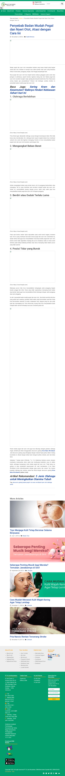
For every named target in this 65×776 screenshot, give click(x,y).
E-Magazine (27, 14)
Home (4, 11)
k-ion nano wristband (35, 482)
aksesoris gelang (17, 482)
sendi (11, 484)
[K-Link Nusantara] (8, 4)
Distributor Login (25, 663)
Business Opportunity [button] (28, 11)
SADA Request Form (40, 661)
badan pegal (26, 482)
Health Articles (30, 37)
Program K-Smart (25, 659)
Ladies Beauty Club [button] (41, 11)
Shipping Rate (10, 657)
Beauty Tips (26, 536)
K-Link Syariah (51, 11)
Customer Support (45, 14)
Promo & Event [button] (18, 14)
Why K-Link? (10, 655)
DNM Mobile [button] (35, 14)
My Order (23, 655)
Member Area (24, 665)
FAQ (13, 771)
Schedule (37, 657)
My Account (24, 657)
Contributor (38, 659)
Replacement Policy (12, 661)
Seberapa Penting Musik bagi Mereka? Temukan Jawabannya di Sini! (29, 566)
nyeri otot (44, 482)
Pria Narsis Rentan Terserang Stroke (28, 636)
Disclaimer (37, 663)
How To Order (24, 653)
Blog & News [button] (60, 11)
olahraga (49, 482)
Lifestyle (29, 570)
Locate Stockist (25, 667)
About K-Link (10, 653)
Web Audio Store (25, 661)
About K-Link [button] (10, 11)
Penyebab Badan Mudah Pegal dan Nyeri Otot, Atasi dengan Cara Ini (31, 29)
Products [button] (18, 11)
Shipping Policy (10, 659)
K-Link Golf (37, 682)
